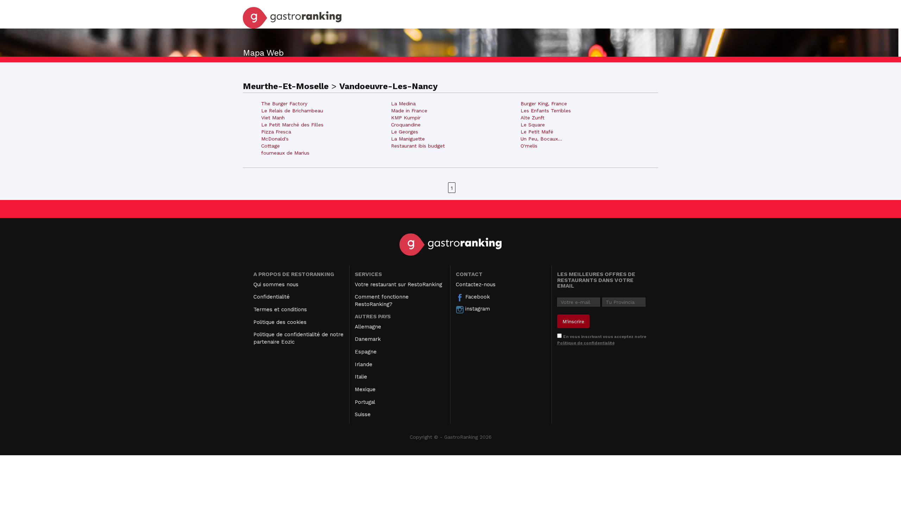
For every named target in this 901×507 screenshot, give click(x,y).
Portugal (365, 402)
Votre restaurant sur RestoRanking (398, 284)
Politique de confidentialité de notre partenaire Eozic (298, 338)
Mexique (365, 389)
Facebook (477, 297)
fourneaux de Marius (285, 153)
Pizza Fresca (276, 131)
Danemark (368, 339)
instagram (477, 309)
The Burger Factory (284, 103)
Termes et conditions (280, 309)
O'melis (529, 146)
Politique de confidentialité (586, 342)
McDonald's (275, 139)
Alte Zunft (532, 117)
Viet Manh (273, 117)
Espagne (366, 352)
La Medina (403, 103)
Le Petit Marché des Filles (292, 124)
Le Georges (404, 131)
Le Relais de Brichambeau (292, 110)
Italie (361, 377)
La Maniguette (408, 139)
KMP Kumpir (406, 117)
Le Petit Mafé (537, 131)
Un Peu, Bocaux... (541, 139)
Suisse (363, 414)
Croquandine (406, 124)
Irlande (363, 364)
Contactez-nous (476, 284)
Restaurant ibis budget (418, 146)
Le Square (533, 124)
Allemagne (368, 327)
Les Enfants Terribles (546, 110)
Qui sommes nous (275, 284)
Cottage (270, 146)
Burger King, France (544, 103)
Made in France (409, 110)
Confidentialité (271, 297)
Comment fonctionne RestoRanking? (382, 300)
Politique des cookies (280, 322)
